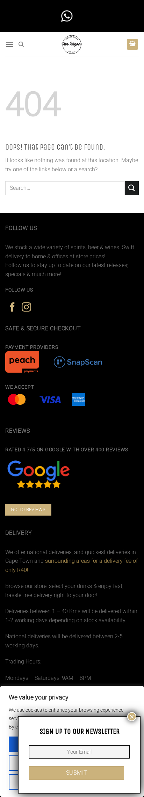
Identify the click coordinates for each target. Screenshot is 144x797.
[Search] (21, 44)
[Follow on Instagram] (26, 308)
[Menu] (9, 44)
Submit (76, 773)
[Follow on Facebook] (12, 308)
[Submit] (132, 188)
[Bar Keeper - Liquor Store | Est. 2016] (72, 44)
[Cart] (132, 44)
